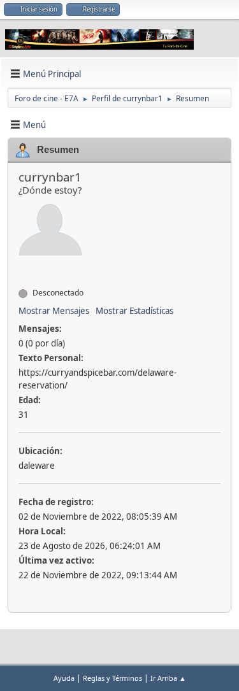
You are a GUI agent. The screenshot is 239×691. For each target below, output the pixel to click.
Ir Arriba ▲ (168, 678)
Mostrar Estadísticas (134, 311)
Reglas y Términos (112, 678)
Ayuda (64, 678)
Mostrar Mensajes (53, 311)
